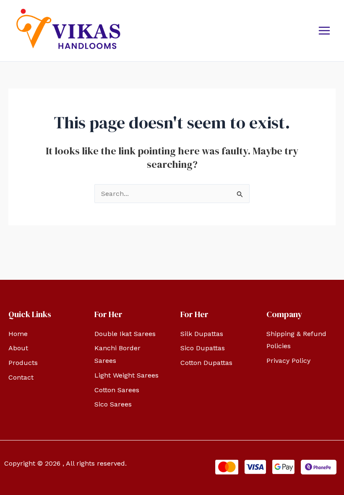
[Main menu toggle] (324, 30)
